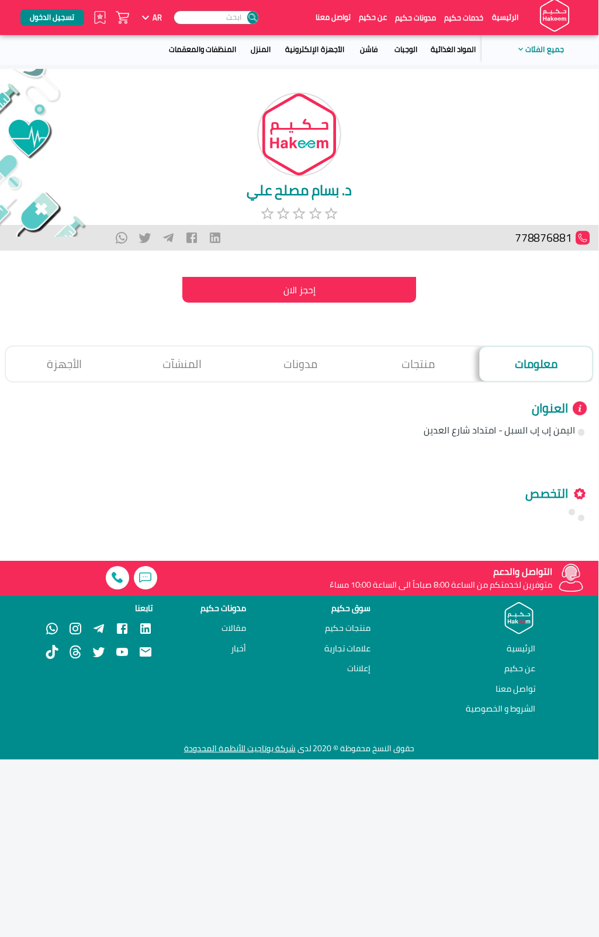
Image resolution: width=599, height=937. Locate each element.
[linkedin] (215, 238)
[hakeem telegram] (99, 629)
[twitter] (145, 238)
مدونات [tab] (300, 363)
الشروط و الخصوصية (500, 708)
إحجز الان (299, 290)
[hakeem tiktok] (52, 652)
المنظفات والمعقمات (202, 49)
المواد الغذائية (453, 49)
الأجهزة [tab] (64, 363)
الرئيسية (505, 17)
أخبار (238, 648)
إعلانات (359, 668)
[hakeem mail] (146, 652)
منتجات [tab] (418, 363)
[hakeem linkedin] (146, 628)
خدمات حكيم (463, 17)
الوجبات (405, 49)
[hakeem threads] (75, 652)
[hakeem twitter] (99, 652)
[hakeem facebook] (122, 629)
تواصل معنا (333, 17)
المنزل (261, 49)
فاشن (369, 49)
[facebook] (192, 238)
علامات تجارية (347, 648)
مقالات (233, 628)
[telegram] (168, 238)
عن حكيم (373, 17)
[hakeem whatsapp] (52, 629)
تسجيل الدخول (52, 17)
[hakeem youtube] (122, 652)
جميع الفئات (544, 49)
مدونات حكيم (415, 17)
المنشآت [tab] (182, 363)
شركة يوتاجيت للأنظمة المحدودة (240, 748)
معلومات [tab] (536, 363)
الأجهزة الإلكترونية (314, 49)
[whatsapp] (122, 238)
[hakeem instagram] (75, 629)
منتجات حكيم (348, 628)
